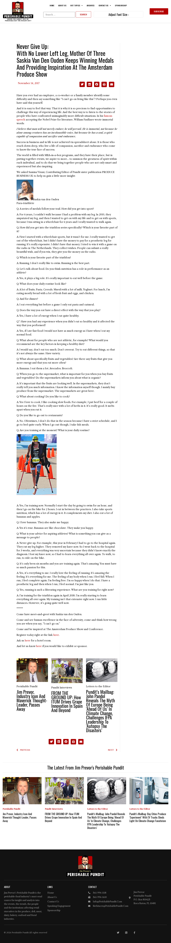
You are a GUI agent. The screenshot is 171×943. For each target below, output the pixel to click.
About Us (62, 5)
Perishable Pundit (27, 686)
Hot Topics (75, 5)
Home (52, 5)
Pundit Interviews (61, 687)
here (56, 635)
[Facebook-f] (134, 932)
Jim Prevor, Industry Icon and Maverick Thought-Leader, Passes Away (32, 700)
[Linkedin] (126, 932)
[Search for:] (59, 14)
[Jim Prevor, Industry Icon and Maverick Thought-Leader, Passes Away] (32, 669)
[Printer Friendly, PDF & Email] (107, 86)
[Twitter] (118, 932)
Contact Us (103, 5)
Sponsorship (121, 5)
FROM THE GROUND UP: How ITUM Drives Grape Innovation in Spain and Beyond (67, 701)
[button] (82, 84)
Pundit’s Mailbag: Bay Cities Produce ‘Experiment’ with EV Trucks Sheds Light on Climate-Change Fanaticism (147, 817)
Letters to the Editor (98, 686)
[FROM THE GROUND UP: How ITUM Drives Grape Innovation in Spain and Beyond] (67, 670)
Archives (91, 5)
